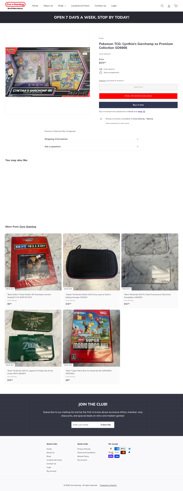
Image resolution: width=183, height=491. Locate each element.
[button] (138, 96)
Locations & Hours (80, 5)
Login (114, 5)
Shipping (102, 81)
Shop (61, 5)
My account (51, 471)
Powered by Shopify (108, 485)
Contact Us (100, 5)
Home (35, 5)
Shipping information (56, 139)
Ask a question (53, 146)
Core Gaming (105, 54)
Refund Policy (83, 456)
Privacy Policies (83, 449)
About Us (48, 5)
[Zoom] (47, 72)
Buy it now (138, 105)
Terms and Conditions (86, 453)
